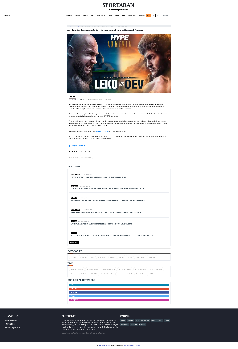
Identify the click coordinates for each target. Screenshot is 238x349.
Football (77, 15)
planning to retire (102, 131)
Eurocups (74, 274)
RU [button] (153, 15)
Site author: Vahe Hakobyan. (132, 345)
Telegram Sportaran (77, 146)
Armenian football (125, 269)
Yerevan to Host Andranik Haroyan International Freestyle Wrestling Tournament (107, 189)
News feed (69, 15)
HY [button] (158, 15)
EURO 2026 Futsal (156, 269)
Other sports (101, 15)
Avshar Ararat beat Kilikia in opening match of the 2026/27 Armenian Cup (101, 224)
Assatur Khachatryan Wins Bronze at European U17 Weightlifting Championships (106, 212)
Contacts (142, 324)
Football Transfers (107, 274)
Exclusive (84, 274)
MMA (92, 15)
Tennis (123, 15)
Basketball (142, 15)
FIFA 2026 (94, 274)
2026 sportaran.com (105, 345)
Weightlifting (132, 15)
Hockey (110, 15)
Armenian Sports (86, 157)
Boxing (117, 15)
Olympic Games (141, 274)
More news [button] (74, 242)
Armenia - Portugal (108, 269)
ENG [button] (148, 15)
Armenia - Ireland (92, 269)
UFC (151, 274)
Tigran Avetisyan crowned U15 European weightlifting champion (98, 177)
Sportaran (107, 100)
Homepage (7, 15)
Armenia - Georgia (77, 269)
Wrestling (85, 15)
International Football (125, 274)
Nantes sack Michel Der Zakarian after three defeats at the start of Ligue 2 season (108, 200)
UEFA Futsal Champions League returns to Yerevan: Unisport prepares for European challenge (113, 235)
